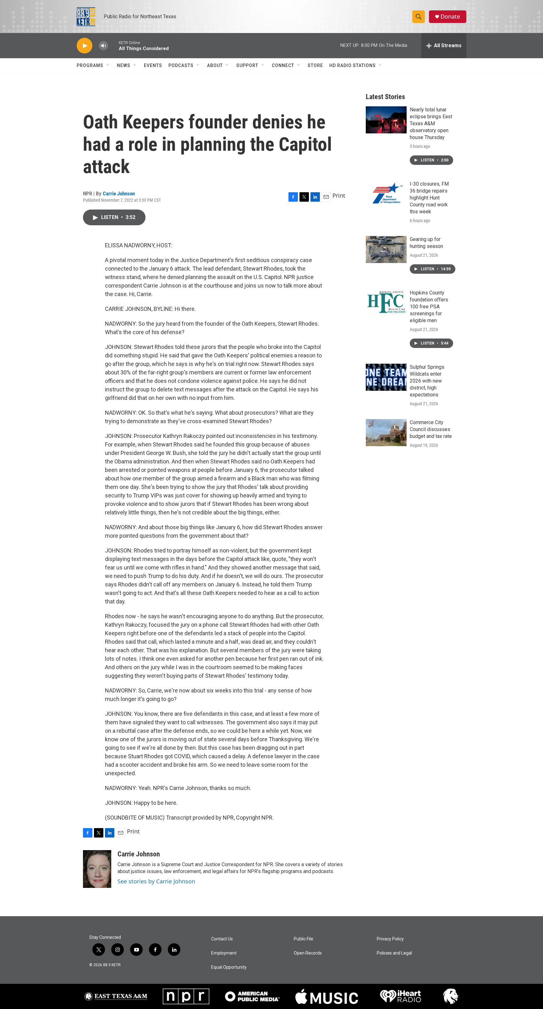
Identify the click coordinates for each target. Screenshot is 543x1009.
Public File (303, 939)
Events (153, 65)
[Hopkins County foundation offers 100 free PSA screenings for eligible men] (386, 303)
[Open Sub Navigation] (108, 65)
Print (338, 195)
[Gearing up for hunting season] (386, 249)
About (215, 65)
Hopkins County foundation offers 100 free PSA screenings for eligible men (429, 306)
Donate (450, 16)
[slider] (113, 45)
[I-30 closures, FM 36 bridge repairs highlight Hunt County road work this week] (386, 194)
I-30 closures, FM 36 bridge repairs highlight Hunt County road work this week (429, 198)
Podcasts (181, 65)
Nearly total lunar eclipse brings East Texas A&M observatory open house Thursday (431, 123)
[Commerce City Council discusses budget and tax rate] (386, 432)
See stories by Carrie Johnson (156, 881)
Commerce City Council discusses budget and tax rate (431, 429)
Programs (90, 65)
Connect (283, 65)
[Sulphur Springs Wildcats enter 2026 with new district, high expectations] (386, 377)
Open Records (308, 953)
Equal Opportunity (229, 967)
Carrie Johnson (119, 193)
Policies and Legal (394, 953)
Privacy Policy (390, 939)
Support (247, 65)
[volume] (103, 46)
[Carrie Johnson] (97, 869)
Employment (224, 953)
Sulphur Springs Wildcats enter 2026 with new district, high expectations (427, 381)
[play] (85, 45)
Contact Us (222, 939)
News (123, 65)
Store (315, 65)
